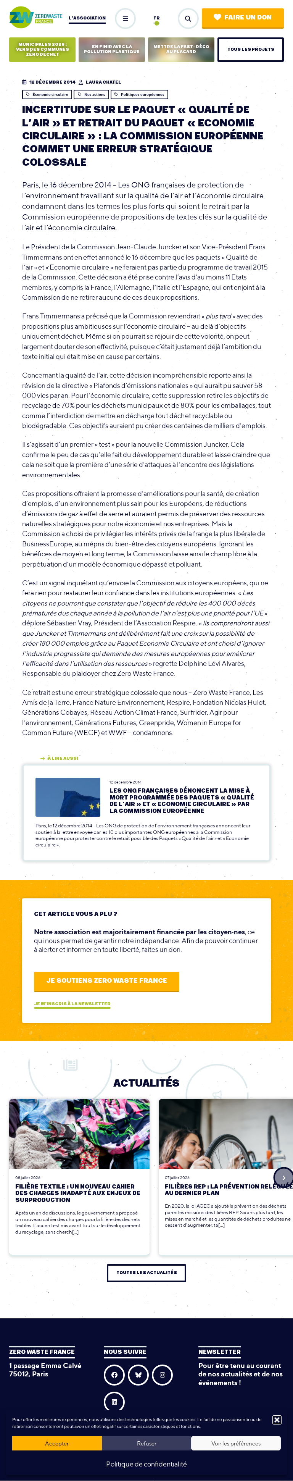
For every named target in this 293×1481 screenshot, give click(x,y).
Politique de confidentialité (146, 1464)
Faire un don (248, 17)
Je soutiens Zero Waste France (106, 981)
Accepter (57, 1443)
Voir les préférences (236, 1443)
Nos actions (94, 94)
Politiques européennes (142, 94)
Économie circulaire (50, 94)
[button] (277, 1420)
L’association (87, 18)
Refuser (146, 1443)
